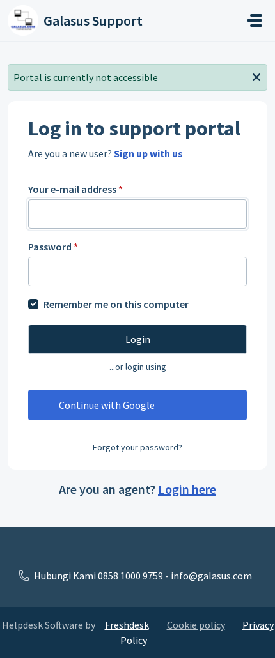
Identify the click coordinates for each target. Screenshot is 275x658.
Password (53, 246)
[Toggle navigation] (254, 20)
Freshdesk (127, 624)
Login (137, 339)
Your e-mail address (75, 189)
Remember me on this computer (116, 304)
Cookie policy (196, 624)
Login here (187, 489)
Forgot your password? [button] (137, 447)
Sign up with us (148, 153)
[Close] (256, 76)
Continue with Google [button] (107, 405)
